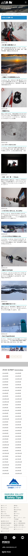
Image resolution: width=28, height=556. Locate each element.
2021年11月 (18, 419)
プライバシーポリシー (20, 527)
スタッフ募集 (18, 521)
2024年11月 (5, 390)
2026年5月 (5, 373)
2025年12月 (18, 379)
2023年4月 (5, 405)
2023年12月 (5, 399)
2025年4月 (18, 382)
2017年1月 (5, 462)
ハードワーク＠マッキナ (9, 145)
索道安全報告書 (6, 523)
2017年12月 (5, 453)
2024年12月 (18, 387)
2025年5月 (5, 382)
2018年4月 (5, 448)
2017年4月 (18, 456)
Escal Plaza (18, 510)
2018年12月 (5, 445)
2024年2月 (5, 396)
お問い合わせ (5, 521)
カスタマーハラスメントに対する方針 (7, 528)
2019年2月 (5, 442)
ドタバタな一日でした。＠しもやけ (12, 211)
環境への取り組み (19, 525)
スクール (4, 508)
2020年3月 (18, 430)
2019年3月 (18, 439)
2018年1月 (18, 450)
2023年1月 (18, 408)
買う (16, 512)
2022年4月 (5, 413)
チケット (21, 7)
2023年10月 (5, 402)
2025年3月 (5, 385)
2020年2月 (5, 433)
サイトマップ (5, 531)
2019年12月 (5, 436)
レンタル (15, 7)
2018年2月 (5, 450)
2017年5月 (5, 456)
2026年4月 (18, 373)
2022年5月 (18, 410)
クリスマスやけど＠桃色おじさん (11, 236)
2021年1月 (5, 428)
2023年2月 (5, 408)
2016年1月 (18, 470)
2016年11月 (5, 465)
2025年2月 (18, 385)
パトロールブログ (8, 14)
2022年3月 (18, 413)
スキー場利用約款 (19, 523)
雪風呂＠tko (5, 111)
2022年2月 (5, 416)
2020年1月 (18, 433)
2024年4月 (5, 393)
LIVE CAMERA (6, 516)
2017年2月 (18, 459)
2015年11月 (18, 473)
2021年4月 (18, 422)
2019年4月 (5, 439)
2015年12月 (5, 473)
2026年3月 (5, 376)
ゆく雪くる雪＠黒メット (9, 45)
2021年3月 (5, 425)
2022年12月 (5, 410)
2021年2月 (18, 425)
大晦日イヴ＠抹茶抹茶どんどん (11, 77)
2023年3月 (18, 405)
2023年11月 (18, 399)
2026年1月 (5, 379)
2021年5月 (5, 422)
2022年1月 (18, 416)
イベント (4, 510)
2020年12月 (18, 428)
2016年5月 (18, 465)
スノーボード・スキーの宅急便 (20, 518)
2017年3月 (5, 459)
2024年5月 (18, 390)
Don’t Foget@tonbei (8, 336)
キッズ (16, 508)
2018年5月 (18, 445)
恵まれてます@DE (7, 270)
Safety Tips (5, 525)
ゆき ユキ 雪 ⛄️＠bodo (10, 177)
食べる (4, 512)
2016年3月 (18, 468)
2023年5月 (18, 402)
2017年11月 (18, 453)
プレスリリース (19, 529)
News (16, 516)
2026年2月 (18, 376)
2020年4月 (5, 430)
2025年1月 (5, 387)
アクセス (17, 514)
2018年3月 (18, 448)
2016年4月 (5, 468)
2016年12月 (18, 462)
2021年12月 (5, 419)
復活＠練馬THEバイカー (9, 304)
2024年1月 (18, 396)
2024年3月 (18, 393)
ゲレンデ (4, 505)
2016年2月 (5, 470)
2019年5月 (18, 436)
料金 (16, 505)
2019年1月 (18, 442)
